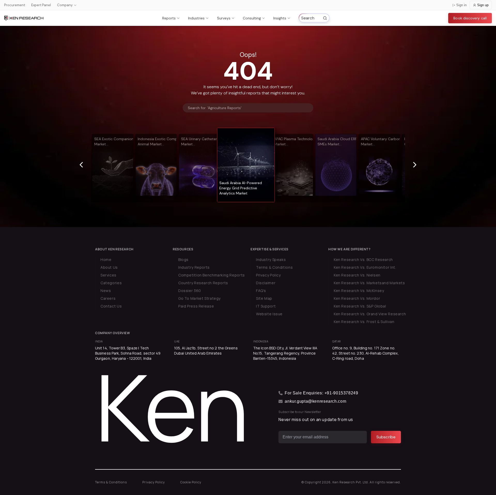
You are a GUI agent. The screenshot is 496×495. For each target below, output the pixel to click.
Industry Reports (194, 267)
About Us (109, 267)
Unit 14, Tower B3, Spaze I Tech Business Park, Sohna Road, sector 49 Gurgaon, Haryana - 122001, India (128, 353)
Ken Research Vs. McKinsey (359, 290)
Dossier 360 (189, 290)
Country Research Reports (203, 282)
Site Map (264, 298)
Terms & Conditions (274, 267)
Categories (111, 282)
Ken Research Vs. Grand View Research (370, 313)
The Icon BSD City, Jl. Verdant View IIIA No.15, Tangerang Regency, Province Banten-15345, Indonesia (285, 353)
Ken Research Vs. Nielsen (357, 275)
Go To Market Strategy (199, 298)
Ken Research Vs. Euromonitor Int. (365, 267)
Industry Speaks (271, 259)
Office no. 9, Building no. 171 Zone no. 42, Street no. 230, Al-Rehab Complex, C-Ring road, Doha (365, 353)
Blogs (183, 259)
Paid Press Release (196, 306)
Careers (107, 298)
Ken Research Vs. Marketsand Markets (369, 282)
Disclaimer (265, 282)
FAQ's (261, 290)
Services (108, 275)
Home (105, 259)
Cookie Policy (190, 482)
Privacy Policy (268, 275)
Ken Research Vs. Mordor (357, 298)
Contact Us (111, 306)
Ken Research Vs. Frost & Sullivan (364, 321)
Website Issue (269, 313)
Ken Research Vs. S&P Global (360, 306)
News (105, 290)
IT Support (266, 306)
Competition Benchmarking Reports (211, 275)
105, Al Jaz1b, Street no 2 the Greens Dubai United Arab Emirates (206, 351)
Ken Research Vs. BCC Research (363, 259)
